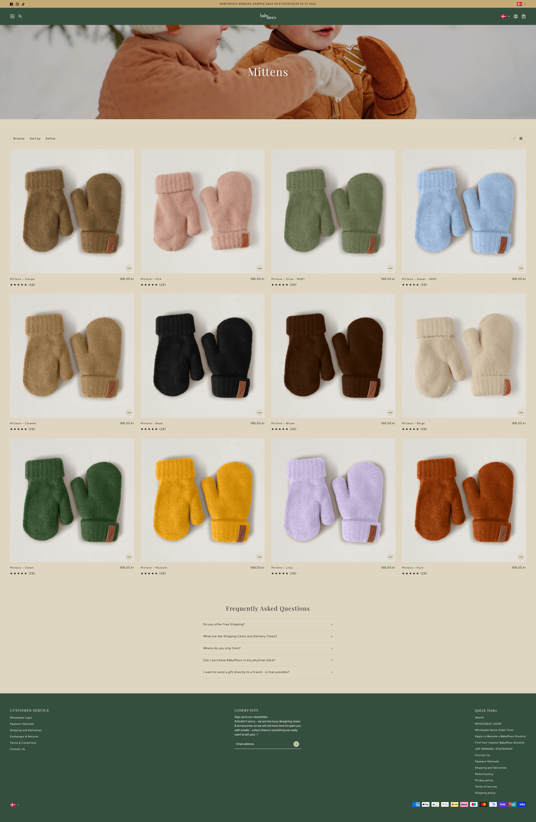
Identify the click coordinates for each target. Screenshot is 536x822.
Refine (50, 138)
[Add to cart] (129, 268)
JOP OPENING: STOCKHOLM (494, 748)
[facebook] (11, 4)
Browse (19, 138)
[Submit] (296, 744)
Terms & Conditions (23, 742)
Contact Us (17, 749)
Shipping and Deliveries (26, 730)
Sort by (35, 138)
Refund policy (484, 774)
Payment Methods (22, 723)
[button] (513, 138)
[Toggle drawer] (12, 16)
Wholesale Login (21, 717)
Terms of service (486, 786)
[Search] (20, 16)
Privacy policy (484, 780)
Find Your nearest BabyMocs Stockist (500, 742)
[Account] (515, 16)
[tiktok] (23, 4)
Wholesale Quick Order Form (494, 730)
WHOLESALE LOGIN (488, 723)
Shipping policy (485, 792)
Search (479, 717)
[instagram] (17, 4)
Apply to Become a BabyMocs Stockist (500, 736)
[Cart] (523, 16)
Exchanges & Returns (24, 736)
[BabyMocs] (268, 16)
